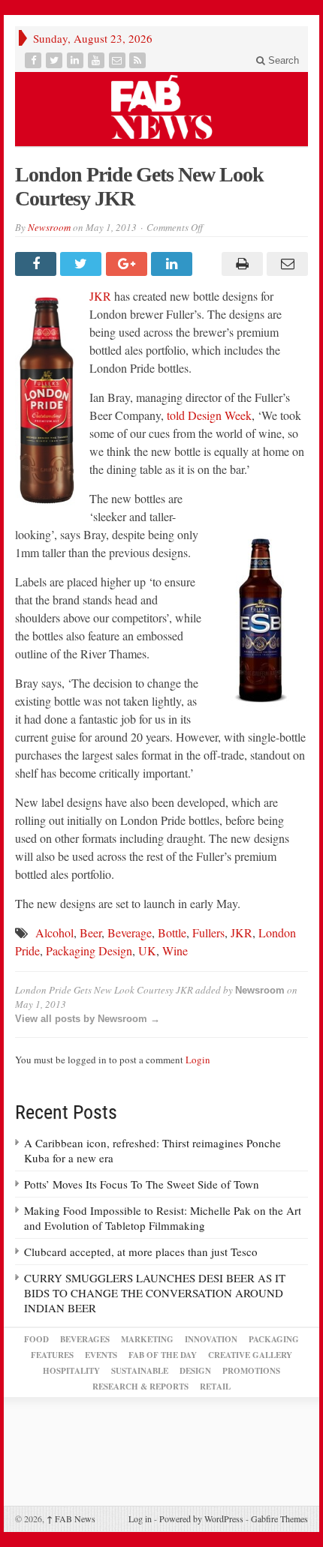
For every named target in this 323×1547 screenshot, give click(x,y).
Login (198, 1059)
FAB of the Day (162, 1355)
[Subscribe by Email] (118, 60)
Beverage (129, 932)
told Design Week (209, 415)
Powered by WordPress (201, 1519)
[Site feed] (138, 60)
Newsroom (49, 227)
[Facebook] (34, 60)
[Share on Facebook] (37, 264)
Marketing (147, 1339)
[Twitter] (55, 60)
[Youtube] (97, 60)
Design (195, 1371)
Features (52, 1355)
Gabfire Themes (279, 1519)
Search (282, 60)
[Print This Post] (239, 264)
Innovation (211, 1339)
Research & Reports (140, 1387)
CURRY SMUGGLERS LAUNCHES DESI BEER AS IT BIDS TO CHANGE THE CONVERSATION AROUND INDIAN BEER (154, 1292)
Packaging (274, 1339)
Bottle (172, 932)
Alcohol (54, 932)
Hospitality (71, 1371)
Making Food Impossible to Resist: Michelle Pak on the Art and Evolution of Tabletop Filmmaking (162, 1218)
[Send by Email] (285, 264)
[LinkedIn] (76, 60)
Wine (175, 950)
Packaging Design (89, 950)
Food (36, 1339)
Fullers (208, 932)
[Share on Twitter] (82, 264)
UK (147, 950)
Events (101, 1355)
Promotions (251, 1371)
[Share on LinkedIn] (173, 264)
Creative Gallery (250, 1355)
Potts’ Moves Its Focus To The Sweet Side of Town (141, 1184)
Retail (215, 1387)
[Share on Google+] (128, 264)
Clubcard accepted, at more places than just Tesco (141, 1251)
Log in (140, 1519)
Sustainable (139, 1371)
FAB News (71, 1519)
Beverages (85, 1339)
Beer (90, 932)
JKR (100, 296)
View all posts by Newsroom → (87, 1018)
